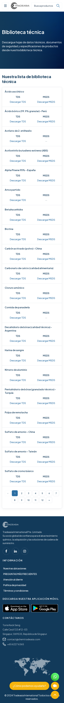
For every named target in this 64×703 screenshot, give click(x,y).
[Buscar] (58, 5)
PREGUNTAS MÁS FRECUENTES (20, 573)
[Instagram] (24, 551)
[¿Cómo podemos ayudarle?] (55, 686)
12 (42, 500)
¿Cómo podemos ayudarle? (29, 685)
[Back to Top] (55, 695)
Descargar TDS (18, 101)
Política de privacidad (14, 585)
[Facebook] (6, 551)
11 (35, 500)
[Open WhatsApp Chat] (55, 677)
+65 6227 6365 (15, 644)
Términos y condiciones (15, 590)
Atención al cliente (13, 579)
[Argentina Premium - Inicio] (20, 5)
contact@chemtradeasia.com (23, 639)
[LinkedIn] (15, 551)
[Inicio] (11, 525)
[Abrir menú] (5, 5)
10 (28, 500)
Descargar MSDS (46, 101)
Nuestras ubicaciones (14, 568)
